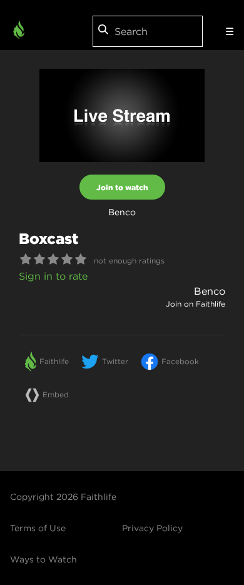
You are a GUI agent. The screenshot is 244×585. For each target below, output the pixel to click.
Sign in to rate (53, 276)
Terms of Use (38, 528)
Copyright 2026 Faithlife (63, 496)
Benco (209, 291)
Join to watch (122, 187)
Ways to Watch (43, 559)
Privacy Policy (152, 528)
